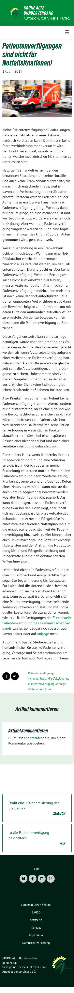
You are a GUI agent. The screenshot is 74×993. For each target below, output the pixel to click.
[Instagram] (51, 879)
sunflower (33, 967)
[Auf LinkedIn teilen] (15, 676)
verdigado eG (27, 971)
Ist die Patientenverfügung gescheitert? (37, 838)
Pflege (62, 684)
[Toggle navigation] (67, 32)
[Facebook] (33, 879)
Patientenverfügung (42, 684)
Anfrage (43, 633)
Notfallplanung (58, 678)
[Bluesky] (23, 879)
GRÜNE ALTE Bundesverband (38, 10)
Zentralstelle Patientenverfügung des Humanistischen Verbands (37, 623)
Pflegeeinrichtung (41, 689)
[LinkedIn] (42, 879)
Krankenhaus (38, 678)
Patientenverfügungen (42, 673)
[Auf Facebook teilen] (6, 676)
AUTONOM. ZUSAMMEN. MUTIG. (47, 18)
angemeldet (33, 738)
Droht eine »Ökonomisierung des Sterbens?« (37, 808)
